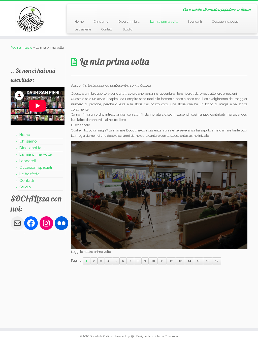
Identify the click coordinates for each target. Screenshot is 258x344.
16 (207, 261)
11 (162, 261)
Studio (127, 29)
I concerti (195, 21)
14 (189, 261)
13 (180, 261)
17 (216, 261)
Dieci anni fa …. (129, 21)
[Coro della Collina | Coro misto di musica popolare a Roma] (30, 18)
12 (171, 261)
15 (198, 261)
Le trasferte (83, 29)
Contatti (107, 29)
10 (153, 261)
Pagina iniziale (21, 47)
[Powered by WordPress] (132, 335)
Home (79, 21)
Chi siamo (101, 21)
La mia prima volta (164, 21)
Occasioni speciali (225, 21)
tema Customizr (167, 336)
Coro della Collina (101, 336)
